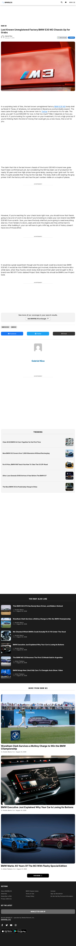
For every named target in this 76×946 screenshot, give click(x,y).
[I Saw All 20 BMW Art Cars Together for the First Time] (69, 439)
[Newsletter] (66, 2)
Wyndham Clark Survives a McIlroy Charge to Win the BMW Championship (42, 619)
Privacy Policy (30, 896)
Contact (53, 891)
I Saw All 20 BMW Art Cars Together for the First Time (22, 442)
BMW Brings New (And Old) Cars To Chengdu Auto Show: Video (38, 670)
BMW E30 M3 (60, 106)
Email (65, 333)
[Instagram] (16, 926)
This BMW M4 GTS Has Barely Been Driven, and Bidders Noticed (38, 606)
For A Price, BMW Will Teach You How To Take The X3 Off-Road (25, 464)
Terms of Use (30, 893)
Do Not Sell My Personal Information (62, 896)
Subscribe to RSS (6, 896)
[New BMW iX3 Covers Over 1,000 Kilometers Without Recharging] (69, 450)
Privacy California (6, 899)
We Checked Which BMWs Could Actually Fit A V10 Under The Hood (39, 632)
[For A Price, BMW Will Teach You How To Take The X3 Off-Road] (69, 462)
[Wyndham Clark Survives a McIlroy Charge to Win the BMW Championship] (6, 619)
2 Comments (71, 37)
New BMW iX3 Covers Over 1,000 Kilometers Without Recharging (26, 453)
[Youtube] (12, 926)
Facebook (13, 333)
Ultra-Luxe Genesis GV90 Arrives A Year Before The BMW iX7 (25, 476)
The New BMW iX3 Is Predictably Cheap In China (20, 487)
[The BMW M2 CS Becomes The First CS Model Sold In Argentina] (6, 657)
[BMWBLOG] (38, 920)
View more (37, 875)
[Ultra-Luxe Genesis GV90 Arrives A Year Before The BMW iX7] (69, 473)
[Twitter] (7, 926)
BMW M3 (4, 26)
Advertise (4, 893)
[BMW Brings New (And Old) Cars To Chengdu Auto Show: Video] (6, 670)
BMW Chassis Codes (32, 891)
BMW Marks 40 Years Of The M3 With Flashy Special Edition (34, 866)
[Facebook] (3, 926)
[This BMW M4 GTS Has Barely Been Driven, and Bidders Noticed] (6, 606)
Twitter (44, 111)
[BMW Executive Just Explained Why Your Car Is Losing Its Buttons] (6, 645)
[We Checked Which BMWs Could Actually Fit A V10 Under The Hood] (6, 632)
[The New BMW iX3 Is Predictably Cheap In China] (69, 484)
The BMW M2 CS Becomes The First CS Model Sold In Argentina (38, 657)
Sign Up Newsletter (57, 893)
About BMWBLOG (6, 891)
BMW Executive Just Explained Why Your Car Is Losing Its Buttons (38, 645)
